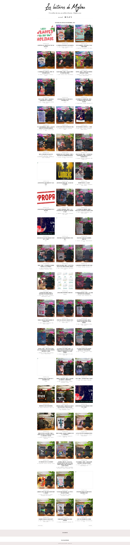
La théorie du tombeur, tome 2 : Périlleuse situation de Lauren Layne (84, 210)
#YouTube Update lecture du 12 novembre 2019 (46, 379)
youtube (65, 102)
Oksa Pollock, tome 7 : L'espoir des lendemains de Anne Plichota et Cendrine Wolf (84, 155)
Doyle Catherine (46, 74)
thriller (67, 322)
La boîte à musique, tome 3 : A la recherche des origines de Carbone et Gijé (65, 210)
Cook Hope (83, 266)
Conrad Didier (70, 467)
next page (90, 525)
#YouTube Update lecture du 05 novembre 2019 (84, 492)
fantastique (51, 74)
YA (91, 103)
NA (88, 48)
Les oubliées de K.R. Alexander (46, 462)
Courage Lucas (64, 522)
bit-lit (82, 380)
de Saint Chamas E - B (66, 354)
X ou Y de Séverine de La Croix (84, 519)
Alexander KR (41, 463)
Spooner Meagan (83, 465)
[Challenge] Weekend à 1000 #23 (65, 292)
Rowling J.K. (46, 438)
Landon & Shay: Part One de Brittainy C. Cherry (46, 492)
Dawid (86, 74)
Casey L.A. (81, 184)
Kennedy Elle (47, 269)
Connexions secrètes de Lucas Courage (65, 519)
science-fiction (83, 240)
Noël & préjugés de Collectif (46, 154)
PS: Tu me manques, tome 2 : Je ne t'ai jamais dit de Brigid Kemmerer (45, 127)
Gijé (63, 214)
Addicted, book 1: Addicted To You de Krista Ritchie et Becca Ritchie (65, 406)
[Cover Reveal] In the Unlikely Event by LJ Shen (84, 406)
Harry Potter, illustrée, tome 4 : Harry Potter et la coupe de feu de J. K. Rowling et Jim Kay (46, 434)
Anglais (81, 128)
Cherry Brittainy (46, 494)
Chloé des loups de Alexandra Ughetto (84, 238)
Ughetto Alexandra (89, 240)
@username (66, 540)
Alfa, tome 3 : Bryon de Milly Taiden (84, 378)
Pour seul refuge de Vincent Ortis (65, 320)
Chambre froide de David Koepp (46, 519)
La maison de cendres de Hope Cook (84, 265)
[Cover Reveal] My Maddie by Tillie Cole (46, 183)
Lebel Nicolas (70, 128)
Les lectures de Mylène (65, 7)
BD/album (79, 74)
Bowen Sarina (46, 268)
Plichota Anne (88, 158)
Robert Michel (71, 268)
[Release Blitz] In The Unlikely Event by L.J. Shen (46, 238)
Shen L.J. (85, 129)
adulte (59, 74)
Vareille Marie (47, 157)
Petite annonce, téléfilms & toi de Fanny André (84, 46)
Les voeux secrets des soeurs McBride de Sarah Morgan (84, 349)
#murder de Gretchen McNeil (46, 406)
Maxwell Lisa (87, 295)
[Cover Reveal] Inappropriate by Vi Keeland (46, 210)
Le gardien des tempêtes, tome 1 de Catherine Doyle (46, 72)
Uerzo (72, 468)
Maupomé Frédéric (86, 75)
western (65, 269)
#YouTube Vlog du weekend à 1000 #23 (65, 238)
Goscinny (64, 468)
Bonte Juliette (65, 494)
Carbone (63, 213)
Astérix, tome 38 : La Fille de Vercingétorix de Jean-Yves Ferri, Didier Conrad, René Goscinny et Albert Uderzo (65, 463)
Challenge (65, 294)
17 (76, 48)
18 (76, 351)
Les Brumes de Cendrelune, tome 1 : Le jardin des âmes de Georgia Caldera (84, 100)
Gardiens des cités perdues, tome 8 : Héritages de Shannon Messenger (65, 154)
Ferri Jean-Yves (59, 468)
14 (56, 467)
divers (46, 48)
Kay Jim (52, 437)
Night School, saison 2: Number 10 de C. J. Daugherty (65, 434)
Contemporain (84, 48)
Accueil (60, 17)
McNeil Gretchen (46, 407)
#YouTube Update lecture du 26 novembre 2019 (65, 99)
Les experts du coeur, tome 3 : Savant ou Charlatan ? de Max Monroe (84, 321)
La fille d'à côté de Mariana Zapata (84, 433)
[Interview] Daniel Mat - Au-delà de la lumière (65, 183)
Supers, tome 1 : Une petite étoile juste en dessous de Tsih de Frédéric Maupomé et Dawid (46, 350)
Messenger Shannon (69, 157)
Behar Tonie (46, 155)
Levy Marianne (51, 156)
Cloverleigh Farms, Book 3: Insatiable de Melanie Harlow (46, 293)
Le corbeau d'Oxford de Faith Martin (65, 45)
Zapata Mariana (84, 435)
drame (82, 185)
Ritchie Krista (64, 409)
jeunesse (46, 75)
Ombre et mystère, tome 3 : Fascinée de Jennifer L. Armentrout (65, 379)
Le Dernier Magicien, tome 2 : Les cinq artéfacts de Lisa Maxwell (84, 293)
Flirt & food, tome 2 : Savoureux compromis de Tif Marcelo (46, 99)
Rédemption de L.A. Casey (84, 183)
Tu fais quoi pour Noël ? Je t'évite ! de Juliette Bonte (65, 492)
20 (38, 437)
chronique (41, 74)
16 (38, 74)
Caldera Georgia (79, 103)
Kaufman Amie (83, 464)
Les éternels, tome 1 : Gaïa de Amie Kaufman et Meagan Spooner (84, 462)
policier (66, 47)
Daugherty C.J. (70, 436)
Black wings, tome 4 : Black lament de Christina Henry (65, 72)
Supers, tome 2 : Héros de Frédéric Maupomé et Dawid (84, 72)
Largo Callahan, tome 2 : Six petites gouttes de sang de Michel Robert (65, 266)
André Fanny (79, 48)
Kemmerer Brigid (51, 129)
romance (91, 48)
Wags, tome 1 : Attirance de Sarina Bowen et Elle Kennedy (46, 266)
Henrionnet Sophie (45, 156)
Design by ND (70, 543)
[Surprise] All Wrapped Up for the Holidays (46, 46)
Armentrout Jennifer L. (65, 381)
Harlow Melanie (44, 296)
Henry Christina (70, 74)
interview (65, 185)
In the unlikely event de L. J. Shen (84, 127)
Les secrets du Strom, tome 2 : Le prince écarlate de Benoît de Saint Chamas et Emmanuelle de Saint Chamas (65, 350)
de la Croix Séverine (89, 520)
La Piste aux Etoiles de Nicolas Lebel (65, 127)
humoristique (68, 468)
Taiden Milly (89, 380)
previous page (40, 525)
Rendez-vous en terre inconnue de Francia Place (46, 320)
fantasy (66, 74)
